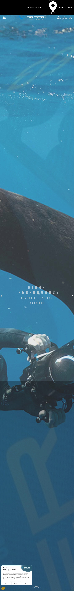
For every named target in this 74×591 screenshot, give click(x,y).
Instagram (68, 7)
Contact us (37, 7)
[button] (5, 295)
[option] (37, 295)
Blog (70, 7)
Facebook (66, 7)
